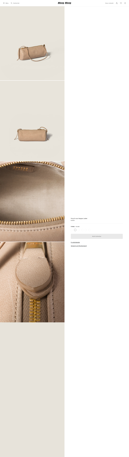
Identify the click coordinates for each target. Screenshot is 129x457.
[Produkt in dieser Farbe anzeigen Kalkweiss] (82, 230)
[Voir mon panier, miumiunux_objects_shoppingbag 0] (125, 3)
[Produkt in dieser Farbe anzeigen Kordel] (75, 230)
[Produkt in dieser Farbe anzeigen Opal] (85, 230)
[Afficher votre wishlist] (121, 3)
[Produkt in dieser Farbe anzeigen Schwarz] (71, 230)
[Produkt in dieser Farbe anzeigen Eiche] (78, 230)
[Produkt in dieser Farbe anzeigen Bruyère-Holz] (89, 230)
